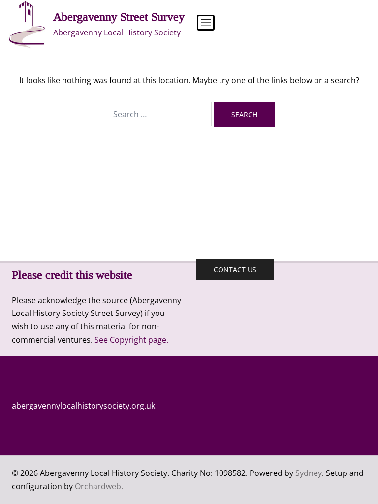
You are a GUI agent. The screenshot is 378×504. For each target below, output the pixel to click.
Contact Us (235, 269)
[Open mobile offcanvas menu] (201, 24)
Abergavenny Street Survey (119, 16)
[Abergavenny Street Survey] (26, 24)
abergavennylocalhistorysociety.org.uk (83, 405)
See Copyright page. (131, 339)
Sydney (308, 473)
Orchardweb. (99, 486)
